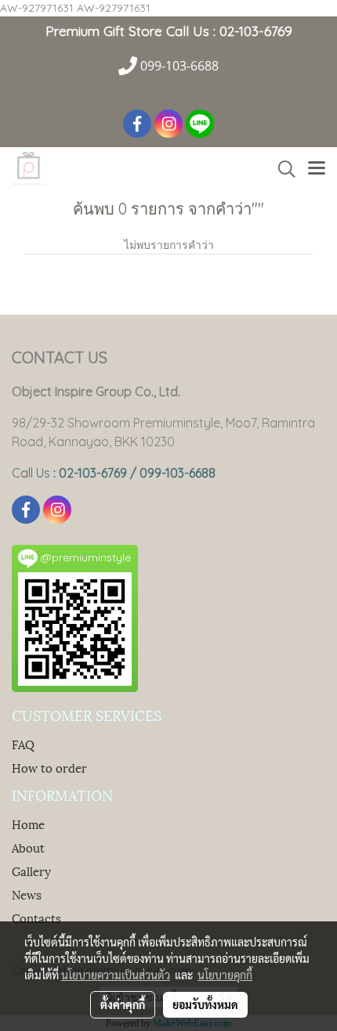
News (27, 894)
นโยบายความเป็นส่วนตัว (115, 975)
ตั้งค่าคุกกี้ (122, 1004)
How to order (49, 767)
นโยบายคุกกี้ (224, 975)
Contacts (36, 917)
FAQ (23, 743)
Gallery (31, 870)
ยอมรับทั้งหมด (205, 1004)
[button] (281, 169)
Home (28, 823)
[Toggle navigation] (316, 169)
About (28, 847)
